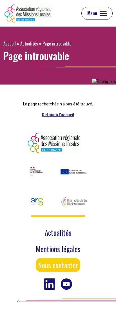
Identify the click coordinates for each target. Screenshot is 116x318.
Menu (92, 13)
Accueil (9, 43)
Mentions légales (58, 249)
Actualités (29, 43)
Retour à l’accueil (58, 115)
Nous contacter (58, 265)
